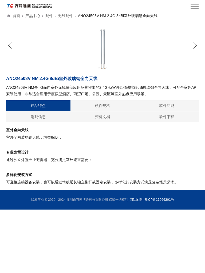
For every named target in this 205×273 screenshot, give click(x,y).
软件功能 (166, 105)
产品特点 (38, 105)
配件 (49, 16)
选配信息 (38, 117)
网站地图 (136, 200)
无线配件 (65, 16)
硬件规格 (102, 105)
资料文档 (102, 117)
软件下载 (166, 117)
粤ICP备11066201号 (159, 200)
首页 (16, 16)
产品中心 (32, 16)
